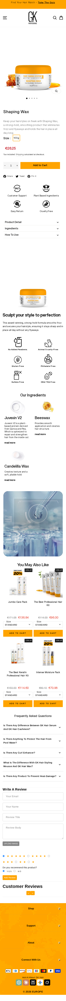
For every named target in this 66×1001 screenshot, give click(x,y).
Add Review (10, 877)
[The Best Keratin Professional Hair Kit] (17, 653)
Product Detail (13, 222)
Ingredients (11, 228)
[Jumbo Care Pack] (17, 583)
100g (16, 138)
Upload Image (11, 844)
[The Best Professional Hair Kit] (48, 583)
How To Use (12, 234)
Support (31, 925)
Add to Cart (18, 633)
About (31, 942)
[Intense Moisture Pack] (48, 653)
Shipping (20, 155)
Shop (31, 908)
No (20, 871)
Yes (9, 871)
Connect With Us (31, 959)
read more (9, 443)
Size (8, 621)
